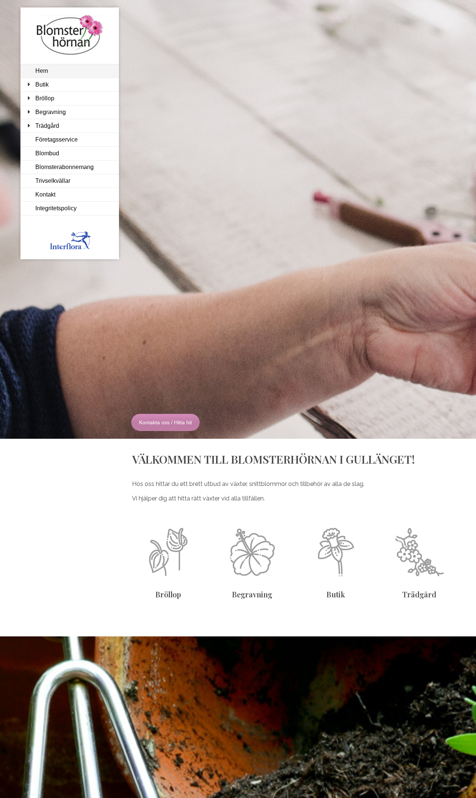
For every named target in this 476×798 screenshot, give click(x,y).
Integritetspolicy (56, 208)
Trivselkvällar (52, 181)
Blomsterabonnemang (64, 167)
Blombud (47, 153)
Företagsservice (56, 139)
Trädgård (47, 126)
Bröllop (44, 98)
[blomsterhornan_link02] (252, 552)
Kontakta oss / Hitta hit (165, 422)
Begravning (50, 112)
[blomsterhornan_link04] (419, 552)
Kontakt (45, 194)
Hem (41, 71)
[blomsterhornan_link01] (168, 552)
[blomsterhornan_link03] (336, 552)
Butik (42, 84)
